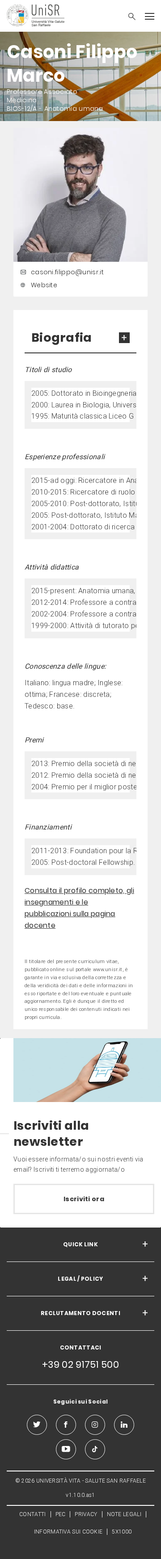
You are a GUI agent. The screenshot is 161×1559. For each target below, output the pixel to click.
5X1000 (121, 1532)
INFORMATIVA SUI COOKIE (68, 1532)
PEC (60, 1514)
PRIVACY (86, 1514)
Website (44, 285)
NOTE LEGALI (124, 1514)
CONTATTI (32, 1514)
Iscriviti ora (84, 1198)
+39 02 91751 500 (80, 1364)
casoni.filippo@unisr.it (67, 272)
